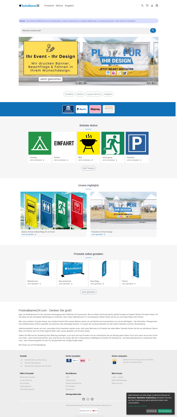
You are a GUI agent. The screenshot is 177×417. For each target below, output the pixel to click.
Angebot (69, 5)
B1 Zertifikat (70, 386)
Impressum (70, 389)
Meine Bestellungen (119, 380)
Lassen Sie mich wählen (137, 406)
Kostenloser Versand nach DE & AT (36, 365)
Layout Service (94, 94)
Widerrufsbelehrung (73, 383)
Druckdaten (24, 383)
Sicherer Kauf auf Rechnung (33, 359)
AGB (67, 377)
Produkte (49, 5)
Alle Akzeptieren (165, 411)
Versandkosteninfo (27, 389)
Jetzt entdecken (29, 234)
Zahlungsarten (25, 386)
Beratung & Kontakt (27, 377)
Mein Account (117, 383)
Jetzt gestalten (99, 234)
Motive (59, 5)
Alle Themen (88, 168)
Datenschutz (71, 380)
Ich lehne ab (151, 411)
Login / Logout (117, 377)
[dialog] (150, 404)
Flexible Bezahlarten (30, 362)
